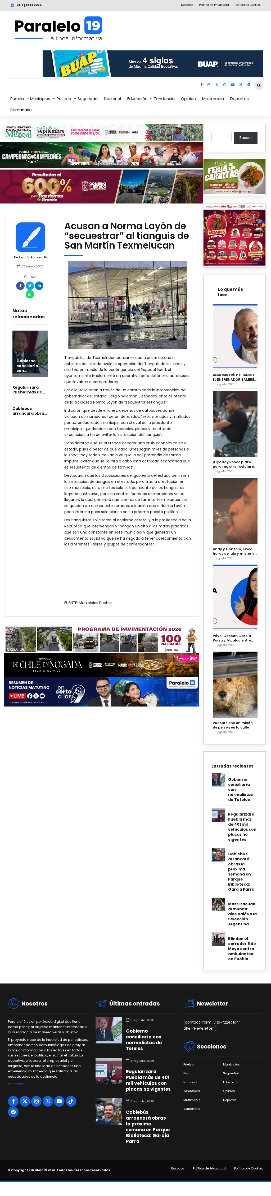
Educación (137, 98)
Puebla (17, 98)
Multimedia (213, 98)
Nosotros (177, 1169)
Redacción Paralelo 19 (30, 257)
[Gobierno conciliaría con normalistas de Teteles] (30, 353)
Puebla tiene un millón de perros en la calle (233, 725)
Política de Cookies (248, 1169)
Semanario (21, 109)
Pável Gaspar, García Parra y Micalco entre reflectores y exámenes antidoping (234, 638)
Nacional (112, 98)
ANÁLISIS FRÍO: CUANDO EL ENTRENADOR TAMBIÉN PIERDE (235, 377)
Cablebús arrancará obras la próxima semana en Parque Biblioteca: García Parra (241, 872)
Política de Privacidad (209, 1169)
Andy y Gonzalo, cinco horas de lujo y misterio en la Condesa (234, 551)
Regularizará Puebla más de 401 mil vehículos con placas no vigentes (242, 827)
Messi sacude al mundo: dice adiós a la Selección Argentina (242, 914)
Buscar (246, 137)
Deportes (239, 98)
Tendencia (164, 98)
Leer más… (16, 1084)
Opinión (188, 98)
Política (64, 98)
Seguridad (88, 98)
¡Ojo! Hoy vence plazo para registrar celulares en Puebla (234, 464)
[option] (127, 305)
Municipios (40, 98)
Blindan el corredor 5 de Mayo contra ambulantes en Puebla (242, 948)
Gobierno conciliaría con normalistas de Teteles (240, 789)
